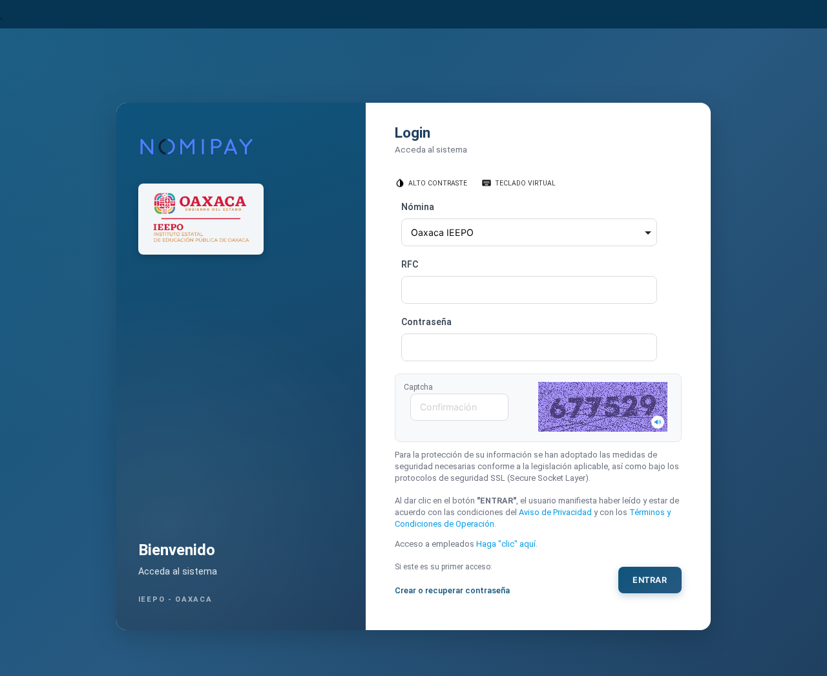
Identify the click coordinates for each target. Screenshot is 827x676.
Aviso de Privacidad (555, 512)
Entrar (650, 580)
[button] (602, 407)
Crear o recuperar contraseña (452, 590)
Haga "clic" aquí (506, 544)
